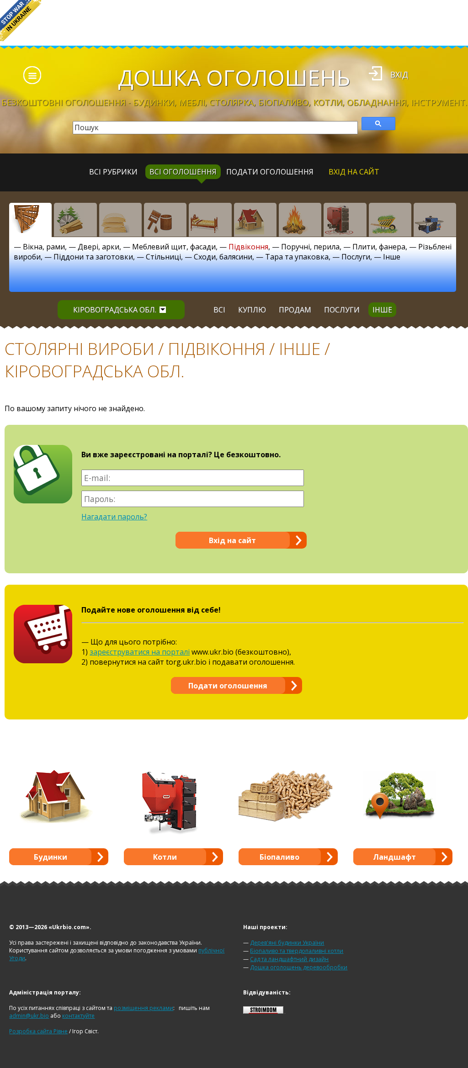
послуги (342, 310)
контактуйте (78, 1016)
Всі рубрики (113, 172)
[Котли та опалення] (345, 219)
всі (219, 310)
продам (295, 310)
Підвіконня (248, 247)
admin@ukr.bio (29, 1016)
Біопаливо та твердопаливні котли (296, 951)
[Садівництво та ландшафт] (390, 219)
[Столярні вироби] (30, 219)
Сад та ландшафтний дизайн (289, 959)
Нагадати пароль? (114, 517)
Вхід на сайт (354, 172)
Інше (391, 257)
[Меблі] (210, 219)
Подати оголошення (270, 172)
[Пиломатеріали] (75, 219)
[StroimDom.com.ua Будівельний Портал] (263, 1011)
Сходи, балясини (223, 257)
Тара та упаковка (297, 257)
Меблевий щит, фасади (174, 247)
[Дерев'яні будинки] (255, 219)
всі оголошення (183, 172)
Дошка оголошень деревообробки (298, 967)
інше (382, 310)
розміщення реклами (143, 1008)
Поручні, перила (310, 247)
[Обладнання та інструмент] (435, 219)
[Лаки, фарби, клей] (165, 219)
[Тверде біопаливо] (300, 219)
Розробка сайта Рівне (38, 1031)
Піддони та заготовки (93, 257)
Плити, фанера (378, 247)
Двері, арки (98, 247)
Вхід (399, 74)
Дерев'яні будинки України (287, 942)
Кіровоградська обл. (114, 310)
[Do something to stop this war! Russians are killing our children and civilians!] (20, 20)
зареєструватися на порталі (140, 652)
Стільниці (163, 257)
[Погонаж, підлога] (120, 219)
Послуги (355, 257)
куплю (252, 310)
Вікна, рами (44, 247)
